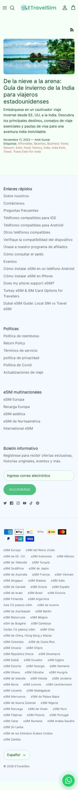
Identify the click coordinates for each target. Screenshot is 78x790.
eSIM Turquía (41, 562)
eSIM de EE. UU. (14, 556)
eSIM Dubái (11, 660)
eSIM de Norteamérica (21, 421)
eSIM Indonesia (41, 556)
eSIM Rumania (32, 721)
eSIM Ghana (11, 672)
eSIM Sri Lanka (13, 727)
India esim (58, 147)
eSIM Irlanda (39, 678)
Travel (7, 151)
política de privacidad (21, 358)
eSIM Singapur (13, 580)
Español (13, 755)
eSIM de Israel (13, 593)
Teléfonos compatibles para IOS (29, 218)
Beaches (40, 143)
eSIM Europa (13, 399)
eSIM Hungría (58, 672)
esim (19, 147)
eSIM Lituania (12, 690)
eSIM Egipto (56, 660)
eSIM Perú (60, 709)
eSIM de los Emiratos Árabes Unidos (28, 733)
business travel (57, 143)
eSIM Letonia (32, 684)
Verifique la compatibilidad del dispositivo (38, 239)
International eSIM (18, 428)
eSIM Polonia (35, 715)
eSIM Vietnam (64, 574)
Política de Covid (17, 365)
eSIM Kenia (10, 684)
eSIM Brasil (35, 593)
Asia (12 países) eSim (17, 605)
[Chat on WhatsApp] (68, 780)
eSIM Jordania (61, 678)
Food (27, 147)
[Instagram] (18, 503)
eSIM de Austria (48, 605)
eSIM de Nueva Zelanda (19, 703)
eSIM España (60, 586)
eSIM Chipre (34, 648)
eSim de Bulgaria (14, 623)
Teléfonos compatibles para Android (33, 225)
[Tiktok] (31, 503)
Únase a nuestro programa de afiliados (35, 247)
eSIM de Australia (15, 574)
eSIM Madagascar (38, 690)
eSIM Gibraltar (34, 672)
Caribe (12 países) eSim (19, 629)
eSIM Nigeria (49, 703)
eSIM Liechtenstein (59, 684)
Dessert (8, 147)
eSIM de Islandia (14, 678)
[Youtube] (24, 503)
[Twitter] (5, 503)
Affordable (25, 143)
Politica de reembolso (21, 336)
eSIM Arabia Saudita (60, 721)
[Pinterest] (37, 503)
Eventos (10, 261)
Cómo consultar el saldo (23, 254)
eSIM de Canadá (14, 586)
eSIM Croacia (12, 648)
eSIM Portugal (59, 715)
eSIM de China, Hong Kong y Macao (27, 635)
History (37, 147)
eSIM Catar (10, 721)
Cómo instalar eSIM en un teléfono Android (38, 268)
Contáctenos (13, 203)
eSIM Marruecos (14, 696)
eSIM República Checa (18, 654)
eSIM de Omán (38, 709)
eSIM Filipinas (12, 715)
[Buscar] (14, 8)
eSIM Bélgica (38, 617)
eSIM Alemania (59, 666)
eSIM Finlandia (13, 599)
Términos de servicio (20, 350)
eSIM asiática (14, 414)
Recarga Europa (16, 407)
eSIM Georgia (35, 666)
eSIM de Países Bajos (45, 696)
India (47, 147)
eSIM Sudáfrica (13, 568)
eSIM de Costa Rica (42, 641)
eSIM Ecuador (33, 660)
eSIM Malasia (37, 580)
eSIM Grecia (39, 586)
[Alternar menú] (5, 8)
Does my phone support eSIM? (28, 283)
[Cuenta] (63, 8)
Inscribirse (19, 489)
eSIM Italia (58, 580)
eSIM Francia (41, 574)
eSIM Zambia (12, 739)
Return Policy (14, 343)
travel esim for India (27, 151)
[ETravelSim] (39, 7)
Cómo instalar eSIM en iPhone (28, 276)
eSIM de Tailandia (15, 562)
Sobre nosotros (16, 196)
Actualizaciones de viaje (23, 372)
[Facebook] (11, 503)
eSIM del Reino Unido (40, 550)
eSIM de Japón (39, 568)
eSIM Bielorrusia (14, 617)
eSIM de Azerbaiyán (16, 611)
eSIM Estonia (56, 593)
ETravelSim (22, 766)
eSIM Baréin (44, 611)
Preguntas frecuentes (20, 210)
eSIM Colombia (13, 641)
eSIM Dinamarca (49, 654)
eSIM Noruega (13, 709)
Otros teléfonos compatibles (26, 232)
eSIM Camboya (41, 623)
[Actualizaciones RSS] (72, 29)
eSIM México (65, 556)
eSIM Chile (47, 629)
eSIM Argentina (38, 599)
